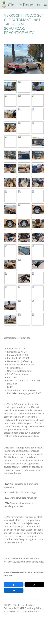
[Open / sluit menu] (45, 4)
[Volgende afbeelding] (40, 59)
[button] (10, 86)
